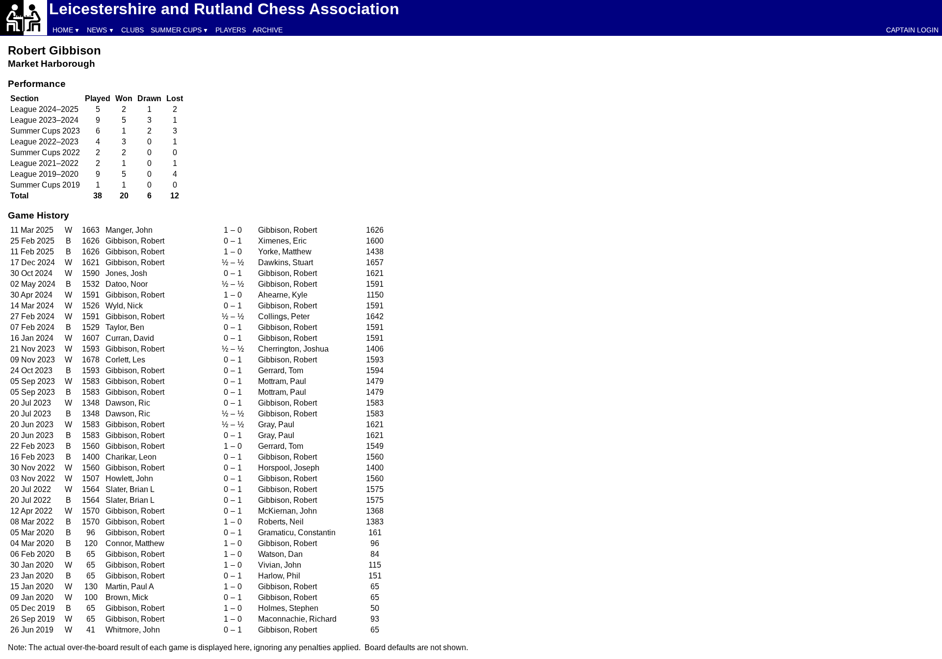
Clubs (132, 30)
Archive (268, 30)
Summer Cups (176, 30)
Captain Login (912, 30)
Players (230, 30)
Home (62, 30)
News (97, 30)
